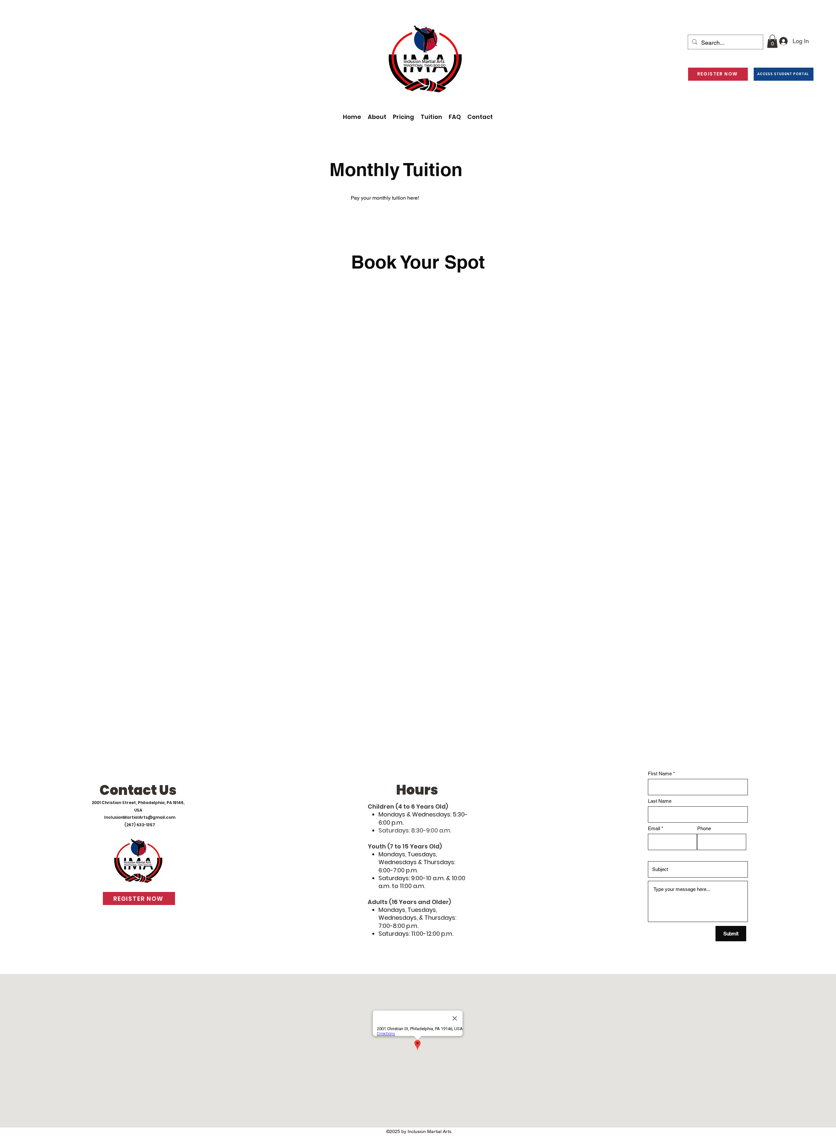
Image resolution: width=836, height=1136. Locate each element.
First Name (660, 773)
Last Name (659, 800)
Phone (704, 828)
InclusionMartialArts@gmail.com (139, 817)
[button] (772, 41)
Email (654, 828)
